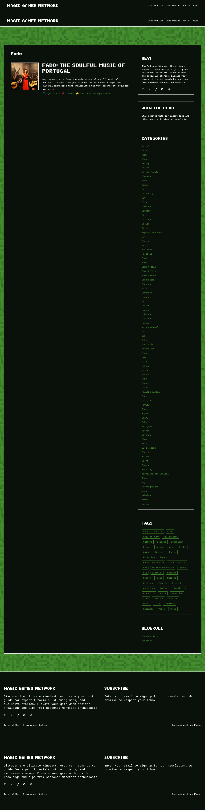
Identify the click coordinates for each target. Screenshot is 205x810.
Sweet (146, 603)
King (144, 353)
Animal (145, 146)
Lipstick (157, 572)
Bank (144, 159)
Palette (162, 583)
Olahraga (148, 583)
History (146, 318)
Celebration (171, 536)
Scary (145, 417)
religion (147, 400)
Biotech (146, 176)
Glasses (146, 284)
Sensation (177, 593)
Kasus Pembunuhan (153, 562)
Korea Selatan (177, 562)
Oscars (145, 383)
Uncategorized (150, 486)
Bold (169, 531)
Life (144, 361)
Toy (144, 482)
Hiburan (146, 314)
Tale (157, 603)
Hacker (145, 297)
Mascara (171, 572)
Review (145, 404)
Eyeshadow (177, 542)
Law (144, 357)
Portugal (97, 93)
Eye (144, 236)
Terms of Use (11, 725)
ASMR (144, 155)
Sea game (147, 426)
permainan (149, 588)
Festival (147, 254)
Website (146, 495)
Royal (145, 413)
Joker (145, 340)
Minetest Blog (150, 636)
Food (144, 258)
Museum (145, 374)
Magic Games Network (33, 5)
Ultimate (148, 609)
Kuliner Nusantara (163, 567)
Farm (144, 245)
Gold (144, 288)
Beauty (145, 163)
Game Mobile (149, 266)
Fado (82, 93)
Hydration (149, 557)
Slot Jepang (149, 447)
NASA (144, 379)
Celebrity (147, 193)
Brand (145, 185)
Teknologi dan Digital (155, 473)
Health (145, 305)
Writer (145, 504)
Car (144, 189)
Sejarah (146, 435)
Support (146, 465)
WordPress (195, 725)
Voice (161, 609)
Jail (144, 331)
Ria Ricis (149, 593)
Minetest (147, 640)
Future (160, 547)
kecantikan (148, 348)
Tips (144, 478)
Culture (146, 219)
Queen (145, 396)
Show (144, 439)
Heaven (145, 310)
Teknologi (147, 469)
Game (144, 262)
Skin (144, 443)
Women (145, 499)
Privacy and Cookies (35, 725)
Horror (172, 552)
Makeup (145, 366)
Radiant (164, 588)
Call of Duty (151, 536)
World (173, 609)
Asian (145, 150)
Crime (145, 215)
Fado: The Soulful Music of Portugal (83, 68)
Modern (147, 578)
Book (144, 180)
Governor (147, 292)
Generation (148, 279)
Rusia (163, 593)
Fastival (147, 249)
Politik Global (151, 392)
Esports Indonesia (153, 232)
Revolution (180, 588)
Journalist (148, 344)
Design (145, 223)
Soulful (106, 93)
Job (144, 336)
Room (144, 409)
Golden (182, 547)
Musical (171, 578)
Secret (145, 430)
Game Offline (149, 271)
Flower (147, 547)
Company (146, 206)
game (171, 547)
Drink (145, 228)
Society (146, 452)
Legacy (182, 567)
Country (70, 93)
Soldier (146, 456)
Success (172, 598)
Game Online (149, 275)
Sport (145, 460)
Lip (145, 572)
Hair (144, 301)
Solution (158, 598)
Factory (146, 241)
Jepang (163, 557)
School (145, 422)
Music (89, 93)
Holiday (146, 323)
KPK (145, 567)
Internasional (150, 327)
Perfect (176, 583)
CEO (144, 198)
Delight (161, 542)
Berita (145, 167)
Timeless (170, 603)
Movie (145, 370)
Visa (144, 491)
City (144, 202)
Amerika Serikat (152, 531)
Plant (145, 387)
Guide (146, 552)
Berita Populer (151, 172)
